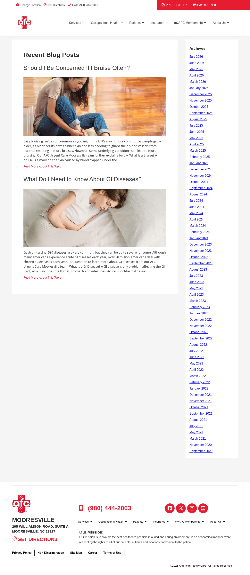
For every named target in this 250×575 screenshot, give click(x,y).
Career (92, 552)
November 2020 (200, 444)
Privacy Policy (21, 552)
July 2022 (196, 351)
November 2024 (200, 175)
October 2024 (198, 182)
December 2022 (200, 319)
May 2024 (196, 213)
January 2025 (198, 163)
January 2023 (198, 313)
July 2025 (196, 125)
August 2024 (198, 194)
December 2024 (200, 169)
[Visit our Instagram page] (192, 508)
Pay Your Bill (207, 5)
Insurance (157, 22)
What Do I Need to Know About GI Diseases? (82, 179)
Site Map (76, 552)
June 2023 (196, 282)
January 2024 (198, 238)
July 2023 (196, 275)
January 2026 (198, 88)
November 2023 (200, 250)
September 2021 (200, 413)
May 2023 (196, 288)
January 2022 (198, 388)
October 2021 (198, 407)
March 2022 (197, 376)
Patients (135, 22)
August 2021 (198, 419)
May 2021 (196, 432)
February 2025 (199, 156)
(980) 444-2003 (108, 508)
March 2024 (197, 225)
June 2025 (196, 131)
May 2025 (196, 138)
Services (75, 22)
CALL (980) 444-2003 (84, 5)
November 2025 (200, 100)
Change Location (31, 5)
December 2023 (200, 244)
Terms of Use (112, 552)
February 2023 (199, 307)
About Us (219, 22)
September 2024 (200, 188)
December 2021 (200, 394)
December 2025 (200, 94)
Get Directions (56, 5)
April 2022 (196, 369)
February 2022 (199, 382)
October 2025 (198, 106)
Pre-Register (176, 5)
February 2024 (199, 232)
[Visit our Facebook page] (170, 508)
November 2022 (200, 326)
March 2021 (197, 438)
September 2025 (200, 113)
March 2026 (197, 81)
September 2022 (200, 338)
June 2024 (196, 207)
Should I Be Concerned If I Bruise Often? (76, 68)
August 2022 (198, 344)
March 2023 (197, 300)
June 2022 (196, 357)
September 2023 (200, 263)
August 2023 (198, 269)
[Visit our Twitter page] (181, 508)
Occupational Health (105, 22)
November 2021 (200, 401)
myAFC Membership (188, 22)
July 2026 (196, 56)
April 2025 (196, 144)
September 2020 (200, 451)
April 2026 (196, 75)
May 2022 (196, 363)
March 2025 (197, 150)
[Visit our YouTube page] (203, 508)
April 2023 (196, 294)
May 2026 (196, 69)
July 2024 (196, 200)
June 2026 (196, 63)
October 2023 (198, 257)
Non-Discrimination (51, 552)
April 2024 (196, 219)
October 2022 (198, 332)
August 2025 (198, 119)
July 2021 (196, 426)
